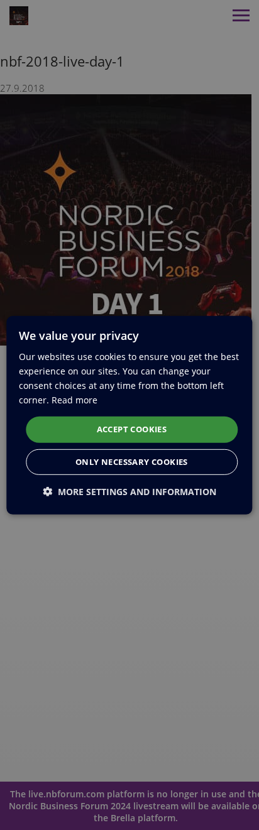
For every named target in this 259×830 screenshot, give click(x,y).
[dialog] (129, 414)
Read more (74, 400)
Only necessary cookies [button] (131, 461)
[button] (129, 491)
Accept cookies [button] (132, 429)
